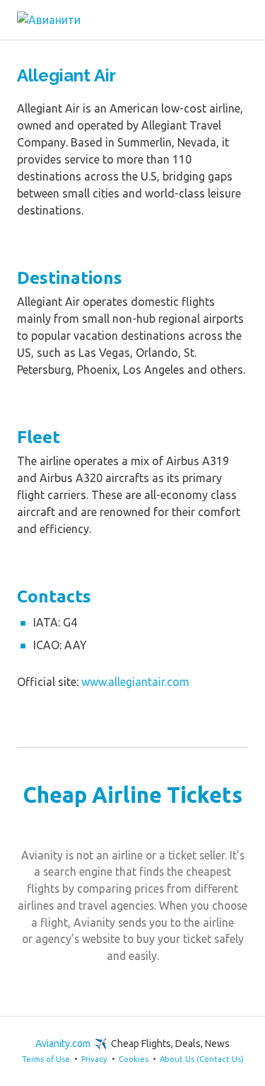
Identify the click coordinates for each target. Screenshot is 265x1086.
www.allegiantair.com (135, 681)
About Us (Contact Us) (202, 1059)
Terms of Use (46, 1059)
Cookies (133, 1059)
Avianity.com (62, 1043)
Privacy (94, 1059)
